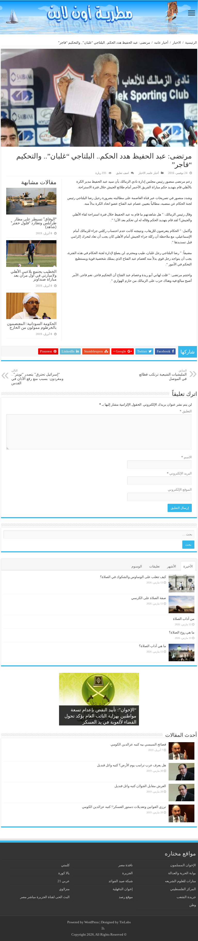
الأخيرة (188, 566)
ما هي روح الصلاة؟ (181, 632)
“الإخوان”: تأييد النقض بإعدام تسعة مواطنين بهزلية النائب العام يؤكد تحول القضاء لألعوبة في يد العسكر (100, 716)
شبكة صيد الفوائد (121, 881)
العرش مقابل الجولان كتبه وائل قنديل (140, 786)
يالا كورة (64, 873)
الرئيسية (191, 42)
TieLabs (125, 922)
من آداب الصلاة (183, 619)
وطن (192, 905)
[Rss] (103, 928)
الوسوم (136, 566)
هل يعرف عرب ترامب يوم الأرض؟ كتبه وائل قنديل (131, 765)
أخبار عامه (161, 42)
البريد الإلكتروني (179, 473)
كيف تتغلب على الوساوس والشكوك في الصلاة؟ (133, 577)
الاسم (186, 457)
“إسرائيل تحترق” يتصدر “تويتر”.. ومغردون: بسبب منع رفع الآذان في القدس (37, 377)
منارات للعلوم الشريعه (180, 881)
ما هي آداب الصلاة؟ (152, 646)
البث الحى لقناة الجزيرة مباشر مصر (45, 897)
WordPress (91, 922)
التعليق (186, 411)
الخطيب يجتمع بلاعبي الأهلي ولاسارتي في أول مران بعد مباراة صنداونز (33, 275)
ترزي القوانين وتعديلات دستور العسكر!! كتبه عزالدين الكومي (124, 807)
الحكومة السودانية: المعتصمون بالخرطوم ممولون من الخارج (31, 325)
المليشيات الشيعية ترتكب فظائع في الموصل (163, 375)
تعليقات (154, 566)
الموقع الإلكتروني (180, 489)
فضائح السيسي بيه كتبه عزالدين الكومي (138, 744)
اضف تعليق (122, 172)
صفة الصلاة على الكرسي (148, 598)
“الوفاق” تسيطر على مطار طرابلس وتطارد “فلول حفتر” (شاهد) (33, 223)
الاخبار (176, 42)
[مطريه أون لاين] (99, 17)
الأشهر (171, 566)
